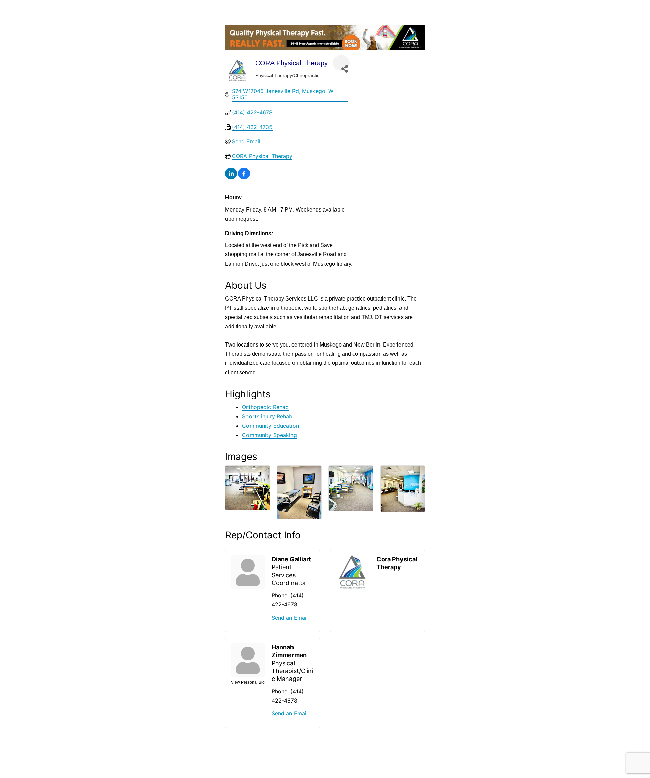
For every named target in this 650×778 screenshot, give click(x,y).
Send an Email (290, 617)
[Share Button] (341, 63)
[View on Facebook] (244, 177)
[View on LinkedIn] (231, 177)
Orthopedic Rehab (265, 407)
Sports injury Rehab (267, 416)
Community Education (270, 425)
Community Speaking (269, 434)
